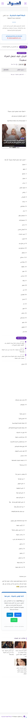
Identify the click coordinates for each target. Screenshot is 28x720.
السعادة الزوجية (21, 52)
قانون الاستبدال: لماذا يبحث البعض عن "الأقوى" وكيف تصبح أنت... (14, 344)
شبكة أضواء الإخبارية (6, 716)
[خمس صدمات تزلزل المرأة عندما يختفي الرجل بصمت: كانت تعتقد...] (20, 662)
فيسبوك (18, 614)
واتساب (14, 620)
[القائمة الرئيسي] (25, 3)
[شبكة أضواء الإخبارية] (14, 3)
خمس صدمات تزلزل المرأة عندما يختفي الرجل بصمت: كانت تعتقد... (13, 357)
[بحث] (2, 3)
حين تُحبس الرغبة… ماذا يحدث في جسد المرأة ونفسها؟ (13, 351)
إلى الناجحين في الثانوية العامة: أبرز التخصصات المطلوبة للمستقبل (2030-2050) (9, 47)
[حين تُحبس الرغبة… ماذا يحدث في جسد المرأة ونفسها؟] (7, 644)
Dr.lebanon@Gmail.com (14, 38)
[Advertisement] (14, 95)
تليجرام (9, 614)
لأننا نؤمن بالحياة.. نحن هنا (17, 74)
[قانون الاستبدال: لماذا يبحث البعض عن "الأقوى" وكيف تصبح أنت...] (20, 644)
